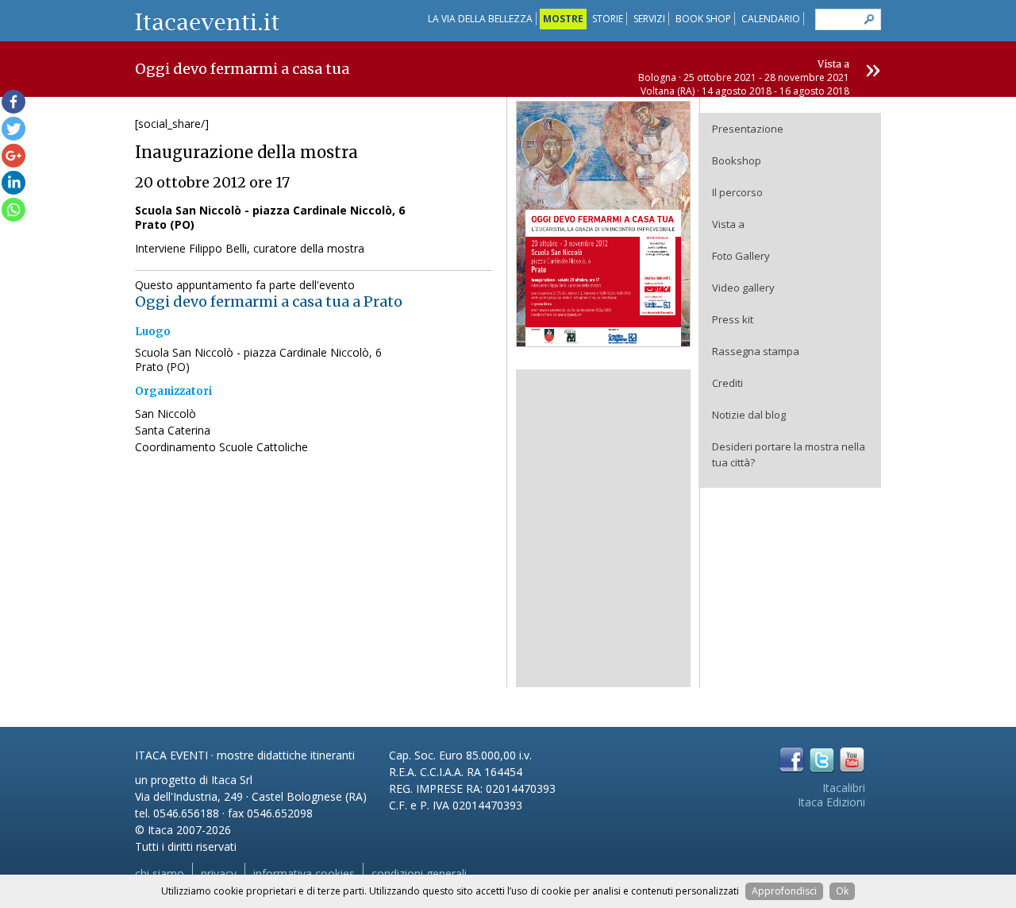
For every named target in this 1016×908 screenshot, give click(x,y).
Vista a (728, 224)
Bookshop (736, 160)
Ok (842, 891)
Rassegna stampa (755, 351)
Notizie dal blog (749, 415)
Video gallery (743, 287)
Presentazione (747, 129)
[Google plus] (13, 156)
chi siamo (159, 873)
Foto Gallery (741, 256)
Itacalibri (843, 787)
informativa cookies (304, 873)
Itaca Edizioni (831, 801)
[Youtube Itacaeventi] (852, 760)
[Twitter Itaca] (822, 760)
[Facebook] (13, 102)
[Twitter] (13, 129)
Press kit (732, 319)
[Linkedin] (13, 183)
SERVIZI (649, 18)
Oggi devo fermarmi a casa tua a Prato (268, 301)
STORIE (607, 18)
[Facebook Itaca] (792, 760)
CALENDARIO (770, 18)
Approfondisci (784, 891)
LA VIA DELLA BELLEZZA (480, 18)
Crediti (727, 383)
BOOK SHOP (703, 18)
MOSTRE (563, 18)
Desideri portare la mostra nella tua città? (788, 454)
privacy (219, 873)
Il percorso (737, 192)
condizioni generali (419, 873)
